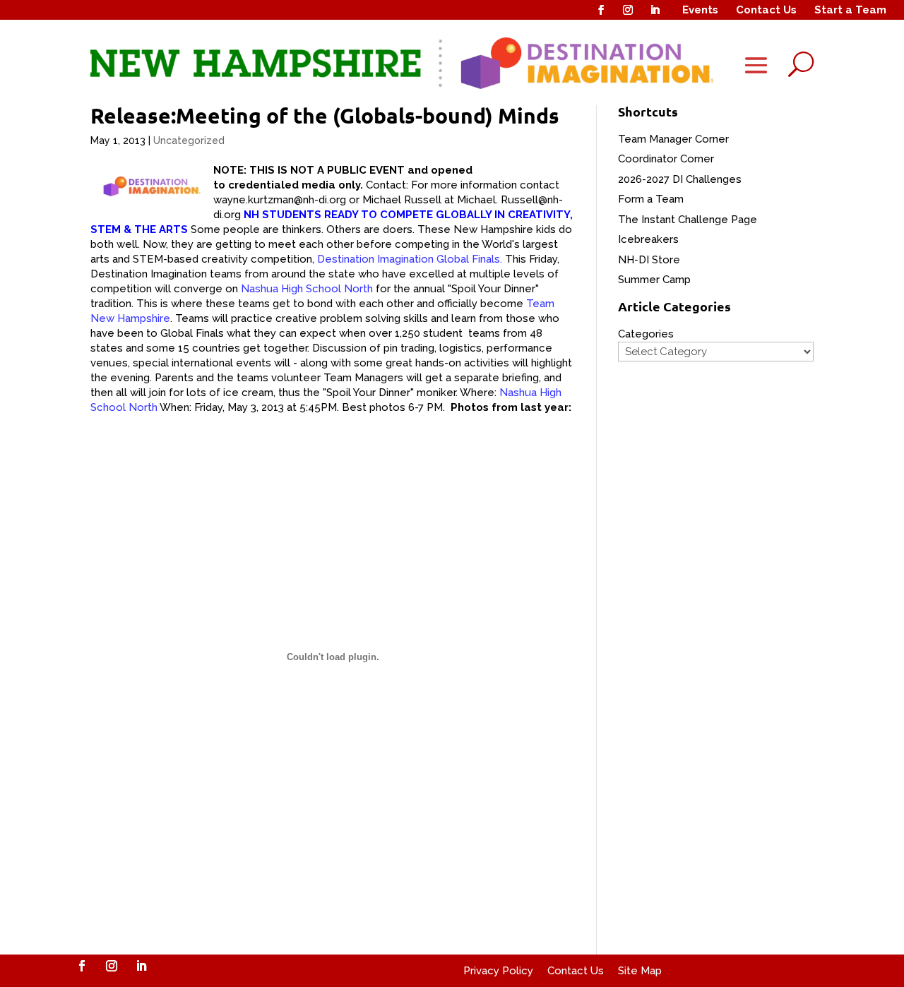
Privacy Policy (498, 970)
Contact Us (766, 10)
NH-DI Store (649, 259)
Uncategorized (189, 140)
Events (700, 10)
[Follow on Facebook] (601, 10)
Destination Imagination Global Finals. (408, 259)
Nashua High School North (307, 288)
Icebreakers (648, 239)
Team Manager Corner (673, 139)
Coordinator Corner (666, 158)
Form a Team (651, 199)
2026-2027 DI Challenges (680, 179)
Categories (646, 334)
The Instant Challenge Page (687, 219)
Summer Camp (654, 279)
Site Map (640, 970)
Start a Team (850, 10)
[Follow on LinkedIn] (655, 10)
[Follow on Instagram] (628, 10)
